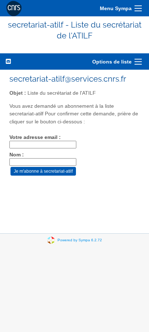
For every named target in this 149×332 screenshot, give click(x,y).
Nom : (16, 154)
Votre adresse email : (35, 137)
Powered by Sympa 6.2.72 (80, 240)
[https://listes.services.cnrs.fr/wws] (14, 8)
